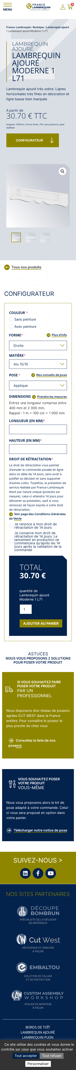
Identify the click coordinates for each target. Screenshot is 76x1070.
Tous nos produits (26, 267)
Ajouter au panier (41, 623)
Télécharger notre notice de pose (40, 830)
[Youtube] (50, 873)
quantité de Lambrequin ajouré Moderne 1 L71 (34, 595)
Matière (27, 355)
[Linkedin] (25, 873)
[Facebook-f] (38, 873)
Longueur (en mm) (36, 421)
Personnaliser (38, 1064)
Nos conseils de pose (51, 375)
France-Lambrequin (18, 27)
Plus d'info (59, 335)
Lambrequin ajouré (57, 27)
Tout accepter (26, 1056)
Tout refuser (51, 1056)
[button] (62, 171)
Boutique (38, 27)
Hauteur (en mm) (35, 440)
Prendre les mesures (52, 396)
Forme (25, 335)
